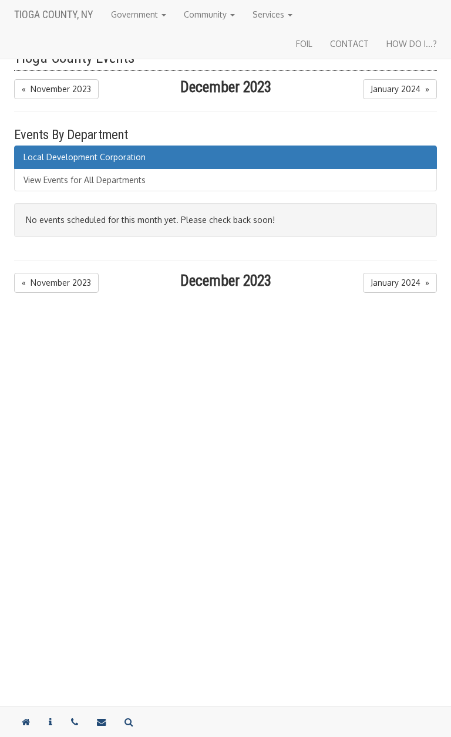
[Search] (129, 722)
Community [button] (206, 14)
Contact (349, 44)
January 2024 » (400, 89)
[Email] (101, 722)
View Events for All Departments (84, 180)
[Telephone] (74, 722)
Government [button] (135, 14)
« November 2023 (56, 89)
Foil (304, 44)
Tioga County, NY (53, 14)
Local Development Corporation (84, 157)
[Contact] (50, 722)
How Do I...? (411, 44)
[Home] (26, 722)
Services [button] (270, 14)
